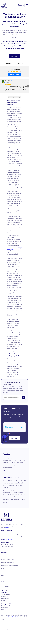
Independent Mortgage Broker (9, 565)
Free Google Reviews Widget (15, 97)
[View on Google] (3, 81)
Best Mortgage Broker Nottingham (10, 568)
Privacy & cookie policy (7, 559)
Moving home (5, 536)
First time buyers (5, 534)
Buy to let (18, 534)
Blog (2, 575)
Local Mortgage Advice (7, 562)
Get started (14, 56)
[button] (27, 5)
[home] (4, 5)
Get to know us (7, 470)
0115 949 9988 (21, 5)
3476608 (7, 527)
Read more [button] (8, 91)
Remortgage (19, 536)
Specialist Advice (6, 572)
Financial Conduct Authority (14, 616)
